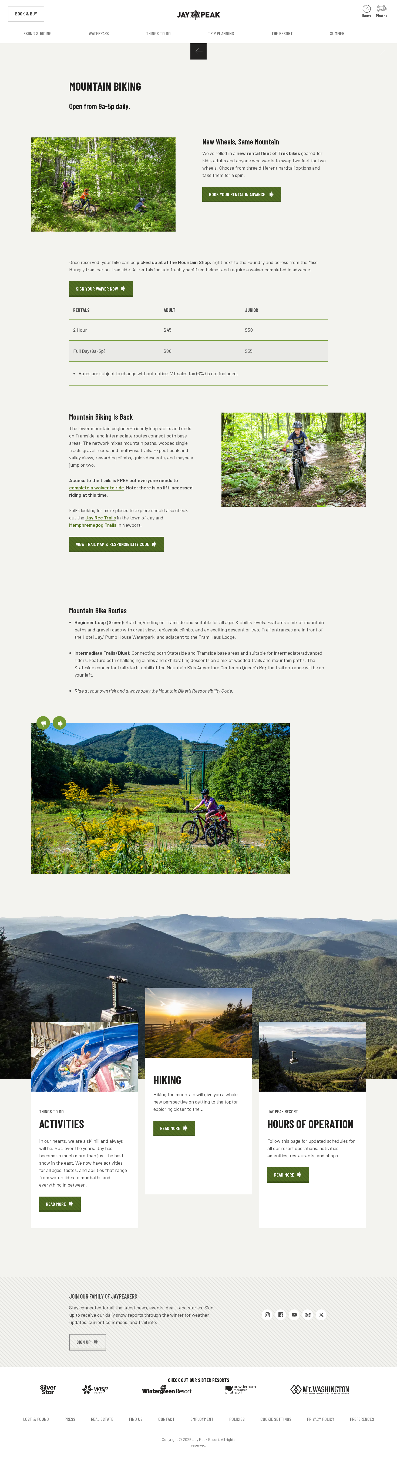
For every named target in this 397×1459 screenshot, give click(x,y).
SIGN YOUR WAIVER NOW (97, 289)
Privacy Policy (320, 1419)
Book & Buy (29, 14)
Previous (43, 723)
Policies (237, 1419)
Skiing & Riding (37, 33)
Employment (202, 1419)
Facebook (280, 1314)
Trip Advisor (307, 1314)
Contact (166, 1419)
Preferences (362, 1419)
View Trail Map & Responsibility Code (112, 544)
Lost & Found (36, 1419)
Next (59, 723)
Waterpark (99, 33)
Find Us (136, 1419)
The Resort (282, 33)
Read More (63, 1206)
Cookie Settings (275, 1419)
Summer (337, 33)
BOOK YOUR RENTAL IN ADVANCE (237, 194)
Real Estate (102, 1419)
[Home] (198, 15)
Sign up (83, 1342)
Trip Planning (221, 33)
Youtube (294, 1314)
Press (70, 1419)
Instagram (267, 1314)
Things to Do (158, 33)
